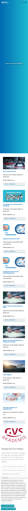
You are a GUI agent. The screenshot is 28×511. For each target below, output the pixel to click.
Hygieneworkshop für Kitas (11, 238)
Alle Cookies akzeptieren (8, 508)
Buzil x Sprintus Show (9, 171)
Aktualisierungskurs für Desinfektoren (10, 408)
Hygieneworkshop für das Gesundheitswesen (11, 272)
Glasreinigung (7, 374)
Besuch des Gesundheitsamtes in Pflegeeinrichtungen (13, 341)
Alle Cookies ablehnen (7, 505)
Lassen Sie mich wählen (6, 502)
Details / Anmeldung (9, 184)
